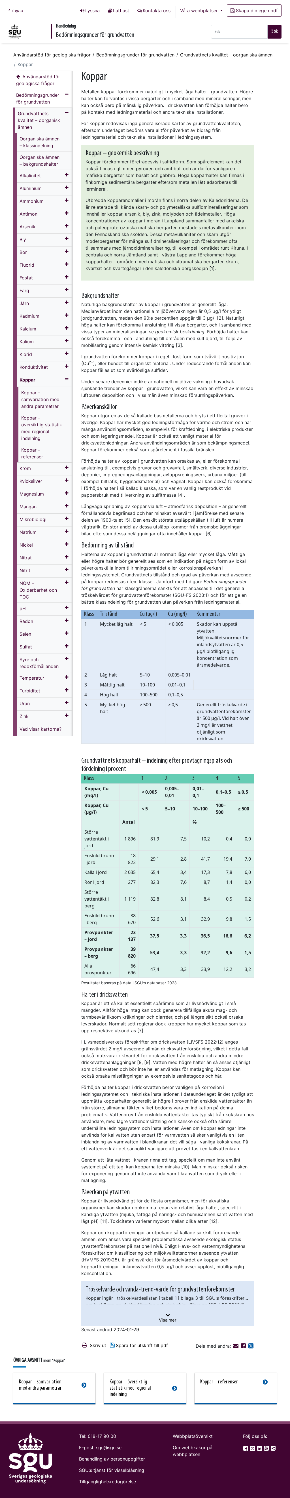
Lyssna (92, 10)
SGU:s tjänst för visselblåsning (111, 1470)
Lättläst (121, 10)
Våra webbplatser (199, 10)
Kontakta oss (156, 10)
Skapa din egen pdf (257, 10)
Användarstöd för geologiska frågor (52, 55)
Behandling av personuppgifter (112, 1459)
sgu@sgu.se (108, 1447)
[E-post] (236, 1346)
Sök (274, 31)
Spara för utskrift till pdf (142, 1345)
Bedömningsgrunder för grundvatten (135, 55)
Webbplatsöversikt (193, 1436)
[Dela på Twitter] (251, 1346)
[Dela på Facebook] (244, 1346)
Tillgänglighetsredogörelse (107, 1481)
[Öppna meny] (66, 176)
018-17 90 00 (102, 1436)
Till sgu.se (16, 11)
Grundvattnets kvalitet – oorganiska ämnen (226, 55)
